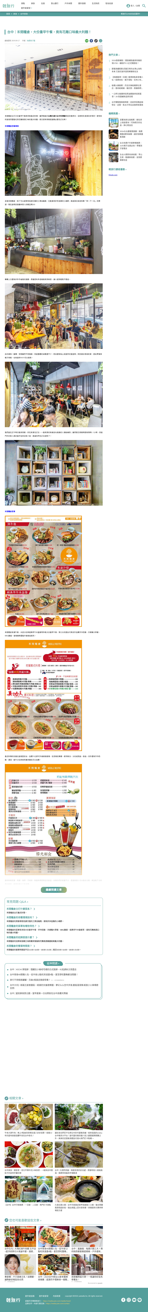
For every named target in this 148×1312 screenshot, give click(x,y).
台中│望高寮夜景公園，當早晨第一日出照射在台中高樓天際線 (39, 993)
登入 (132, 6)
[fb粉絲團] (123, 1300)
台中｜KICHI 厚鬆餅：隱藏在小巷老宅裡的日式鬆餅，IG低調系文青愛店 (43, 970)
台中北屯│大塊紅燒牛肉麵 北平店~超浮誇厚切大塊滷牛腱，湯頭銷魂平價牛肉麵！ (20, 1250)
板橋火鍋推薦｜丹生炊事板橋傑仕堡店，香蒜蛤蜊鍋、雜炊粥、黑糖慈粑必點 (127, 87)
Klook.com (113, 175)
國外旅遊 (82, 3)
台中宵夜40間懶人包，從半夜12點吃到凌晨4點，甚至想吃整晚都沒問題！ (44, 975)
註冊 (138, 6)
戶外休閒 (68, 3)
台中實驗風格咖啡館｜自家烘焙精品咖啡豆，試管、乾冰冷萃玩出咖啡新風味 (127, 103)
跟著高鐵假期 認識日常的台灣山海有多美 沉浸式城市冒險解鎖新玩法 (127, 70)
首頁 (8, 14)
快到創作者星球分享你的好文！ (127, 14)
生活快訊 (95, 3)
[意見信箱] (134, 1300)
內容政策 (56, 1296)
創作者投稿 (29, 1296)
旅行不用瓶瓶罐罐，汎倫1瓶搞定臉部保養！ (30, 980)
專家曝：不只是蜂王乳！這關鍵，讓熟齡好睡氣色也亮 (20, 1278)
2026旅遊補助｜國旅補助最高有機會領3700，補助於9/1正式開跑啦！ (127, 62)
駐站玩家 (109, 3)
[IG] (129, 1300)
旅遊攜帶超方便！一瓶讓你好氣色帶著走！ (87, 1278)
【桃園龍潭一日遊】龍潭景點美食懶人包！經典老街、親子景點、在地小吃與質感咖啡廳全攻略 (127, 78)
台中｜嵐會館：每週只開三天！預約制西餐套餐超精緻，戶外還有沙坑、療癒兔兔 (87, 1250)
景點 (23, 3)
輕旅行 (8, 6)
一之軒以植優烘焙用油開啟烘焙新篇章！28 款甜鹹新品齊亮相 (126, 95)
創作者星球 (25, 8)
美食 (33, 3)
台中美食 (24, 14)
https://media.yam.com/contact (57, 1303)
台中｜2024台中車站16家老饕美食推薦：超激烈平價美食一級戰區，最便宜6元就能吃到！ (53, 1278)
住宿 (43, 3)
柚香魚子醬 (31, 41)
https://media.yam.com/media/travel (57, 1301)
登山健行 (54, 3)
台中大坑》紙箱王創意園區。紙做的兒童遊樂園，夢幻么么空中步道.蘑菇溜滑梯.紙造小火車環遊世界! (54, 986)
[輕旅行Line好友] (139, 1300)
